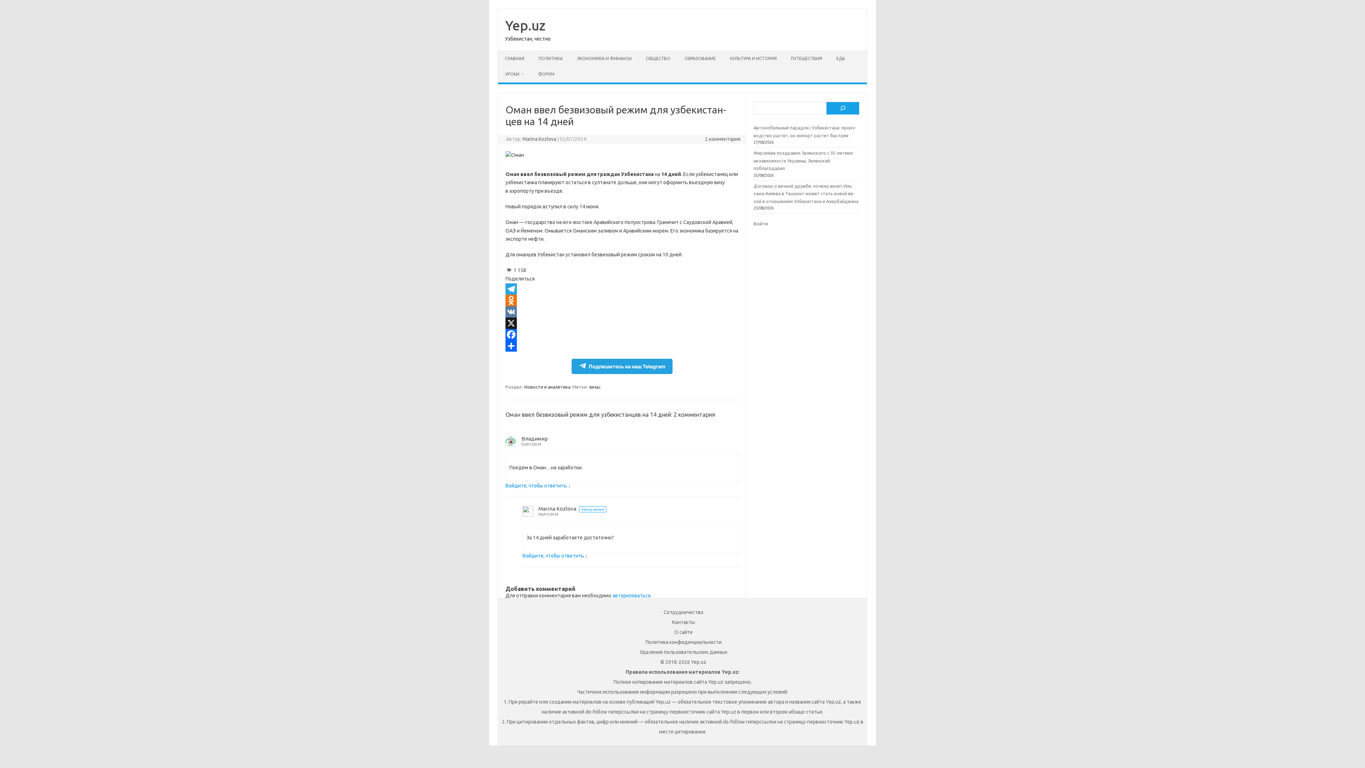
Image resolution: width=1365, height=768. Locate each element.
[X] (622, 323)
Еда (840, 58)
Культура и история (753, 58)
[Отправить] (622, 346)
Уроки (512, 74)
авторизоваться (631, 595)
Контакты (683, 622)
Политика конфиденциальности (684, 642)
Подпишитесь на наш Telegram (627, 366)
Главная (514, 58)
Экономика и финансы (604, 58)
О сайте (683, 632)
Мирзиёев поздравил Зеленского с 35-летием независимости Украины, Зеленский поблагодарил (803, 160)
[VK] (622, 312)
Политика (551, 58)
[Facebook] (622, 334)
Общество (658, 58)
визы (594, 386)
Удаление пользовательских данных (683, 652)
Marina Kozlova (539, 139)
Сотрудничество (683, 612)
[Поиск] (843, 108)
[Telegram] (622, 289)
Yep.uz (525, 25)
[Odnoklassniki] (622, 300)
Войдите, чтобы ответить (536, 486)
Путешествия (806, 58)
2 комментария (722, 139)
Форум (546, 74)
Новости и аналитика (547, 386)
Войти (761, 223)
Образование (700, 58)
